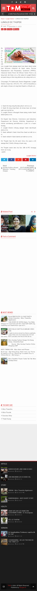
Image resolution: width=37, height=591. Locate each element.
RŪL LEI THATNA (13, 520)
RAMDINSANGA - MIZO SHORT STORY (20, 498)
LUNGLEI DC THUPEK (11, 22)
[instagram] (25, 2)
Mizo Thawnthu (7, 409)
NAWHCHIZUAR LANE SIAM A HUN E (20, 469)
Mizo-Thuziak (6, 412)
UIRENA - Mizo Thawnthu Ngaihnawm (20, 490)
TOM (9, 585)
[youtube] (16, 2)
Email (17, 29)
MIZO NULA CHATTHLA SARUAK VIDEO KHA (21, 330)
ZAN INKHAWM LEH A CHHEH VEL (19, 477)
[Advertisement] (18, 39)
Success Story (7, 416)
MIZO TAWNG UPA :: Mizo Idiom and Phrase (15, 349)
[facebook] (12, 2)
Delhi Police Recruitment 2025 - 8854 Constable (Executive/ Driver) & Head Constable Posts (21, 14)
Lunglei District (31, 156)
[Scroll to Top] (33, 586)
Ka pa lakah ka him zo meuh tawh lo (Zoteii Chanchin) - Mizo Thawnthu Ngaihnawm (20, 318)
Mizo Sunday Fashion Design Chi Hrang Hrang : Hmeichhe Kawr (21, 341)
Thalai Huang (6, 419)
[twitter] (21, 2)
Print (10, 29)
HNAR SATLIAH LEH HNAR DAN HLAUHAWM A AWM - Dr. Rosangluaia (20, 512)
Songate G (22, 587)
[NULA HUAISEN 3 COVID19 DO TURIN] (18, 223)
